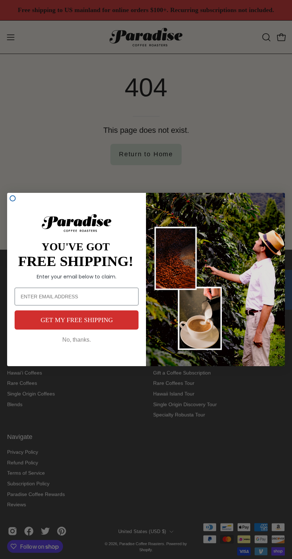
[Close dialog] (12, 198)
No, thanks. (76, 340)
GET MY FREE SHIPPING (77, 320)
